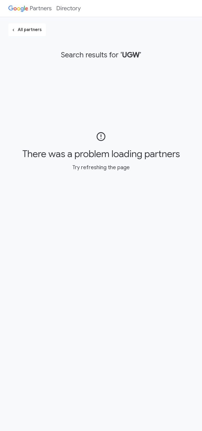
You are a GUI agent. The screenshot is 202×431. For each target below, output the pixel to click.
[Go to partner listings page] (44, 8)
